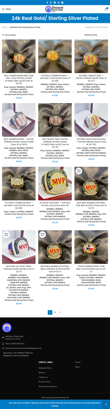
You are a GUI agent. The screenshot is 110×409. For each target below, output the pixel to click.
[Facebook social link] (47, 3)
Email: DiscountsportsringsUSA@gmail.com (23, 348)
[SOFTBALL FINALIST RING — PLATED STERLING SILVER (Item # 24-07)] (91, 56)
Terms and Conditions (48, 386)
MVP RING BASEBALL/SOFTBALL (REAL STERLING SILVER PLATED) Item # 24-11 (55, 269)
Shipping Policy (45, 368)
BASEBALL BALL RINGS (18, 150)
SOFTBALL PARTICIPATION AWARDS (91, 153)
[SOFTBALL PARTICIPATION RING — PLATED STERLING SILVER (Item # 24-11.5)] (91, 120)
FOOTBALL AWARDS (24, 212)
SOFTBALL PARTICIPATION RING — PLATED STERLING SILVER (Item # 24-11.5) (91, 142)
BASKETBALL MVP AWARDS (18, 280)
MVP (68, 211)
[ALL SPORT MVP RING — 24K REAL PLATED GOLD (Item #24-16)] (55, 183)
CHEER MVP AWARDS (19, 282)
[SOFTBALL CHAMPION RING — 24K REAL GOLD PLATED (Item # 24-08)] (55, 56)
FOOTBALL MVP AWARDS (18, 285)
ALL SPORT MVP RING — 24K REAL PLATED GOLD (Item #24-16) (55, 204)
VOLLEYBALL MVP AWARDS (18, 297)
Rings (6, 87)
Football (12, 212)
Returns (42, 372)
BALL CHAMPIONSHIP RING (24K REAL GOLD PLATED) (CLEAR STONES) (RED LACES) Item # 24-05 (19, 79)
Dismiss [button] (106, 404)
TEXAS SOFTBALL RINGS (91, 282)
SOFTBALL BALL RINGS (18, 92)
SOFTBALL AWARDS (18, 89)
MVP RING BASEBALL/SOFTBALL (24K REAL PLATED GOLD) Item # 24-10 (91, 205)
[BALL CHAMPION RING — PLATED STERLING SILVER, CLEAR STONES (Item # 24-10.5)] (19, 120)
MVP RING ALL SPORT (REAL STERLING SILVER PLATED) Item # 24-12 (18, 269)
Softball (66, 84)
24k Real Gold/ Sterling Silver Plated (18, 94)
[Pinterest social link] (55, 3)
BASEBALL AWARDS (25, 87)
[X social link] (51, 3)
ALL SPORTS (11, 288)
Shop (77, 367)
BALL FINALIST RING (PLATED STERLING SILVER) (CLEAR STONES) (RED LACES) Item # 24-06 (55, 143)
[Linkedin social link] (58, 3)
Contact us (43, 377)
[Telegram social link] (62, 3)
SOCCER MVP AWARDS (18, 290)
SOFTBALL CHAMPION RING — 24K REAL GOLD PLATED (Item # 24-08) (55, 78)
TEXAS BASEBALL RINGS (91, 280)
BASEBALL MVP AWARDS (50, 211)
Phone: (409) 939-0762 (14, 343)
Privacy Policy (45, 382)
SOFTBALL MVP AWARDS (55, 216)
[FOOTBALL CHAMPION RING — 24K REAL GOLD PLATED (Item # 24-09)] (19, 183)
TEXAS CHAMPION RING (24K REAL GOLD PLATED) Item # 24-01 (91, 269)
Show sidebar (10, 35)
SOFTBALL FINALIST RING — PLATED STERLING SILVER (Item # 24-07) (91, 78)
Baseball (12, 87)
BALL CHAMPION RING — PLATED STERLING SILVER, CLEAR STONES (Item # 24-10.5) (19, 142)
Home (4, 27)
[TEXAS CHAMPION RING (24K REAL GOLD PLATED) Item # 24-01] (91, 247)
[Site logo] (55, 9)
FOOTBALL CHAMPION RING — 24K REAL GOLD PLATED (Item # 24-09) (19, 205)
